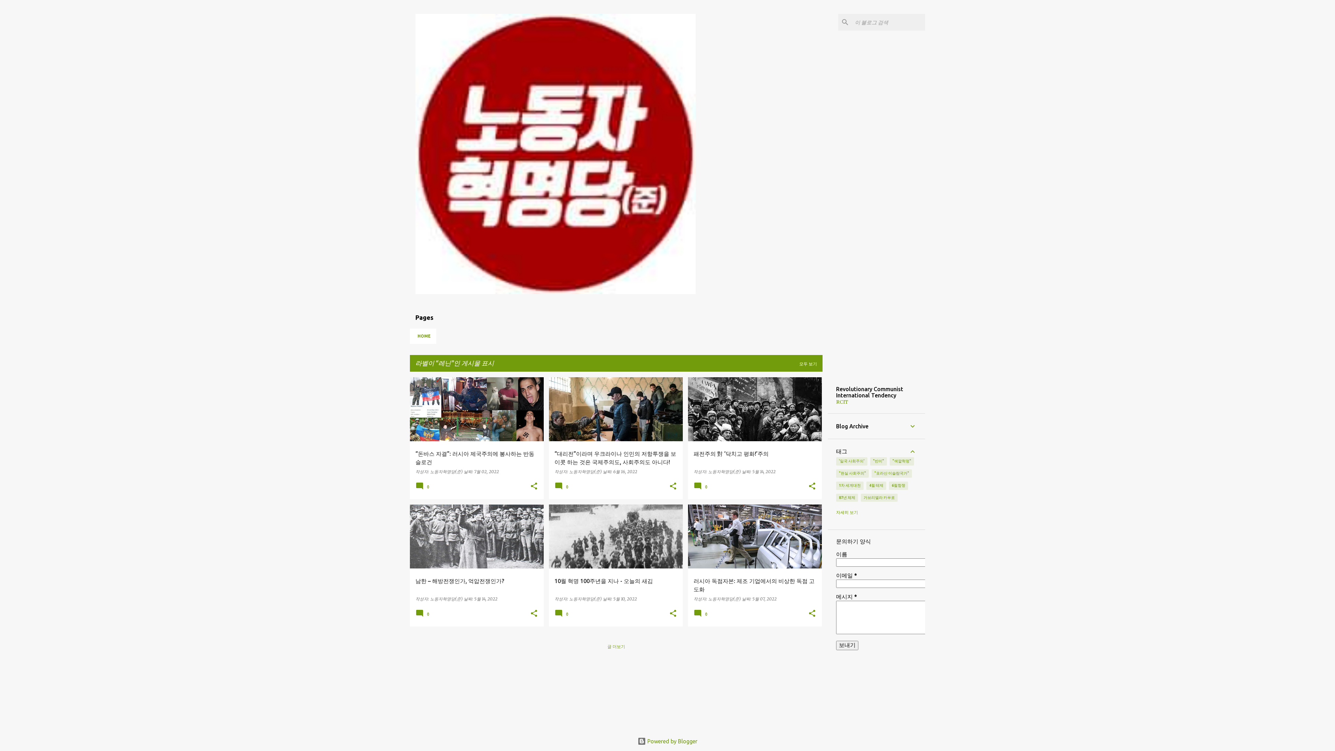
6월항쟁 (898, 485)
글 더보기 (616, 646)
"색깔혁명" (901, 461)
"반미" (878, 461)
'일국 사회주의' (852, 461)
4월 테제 (876, 485)
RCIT (842, 402)
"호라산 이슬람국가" (891, 473)
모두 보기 (808, 364)
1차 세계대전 (850, 485)
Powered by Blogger (671, 741)
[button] (534, 486)
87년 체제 (847, 497)
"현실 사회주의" (852, 473)
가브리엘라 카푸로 (879, 497)
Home (424, 336)
